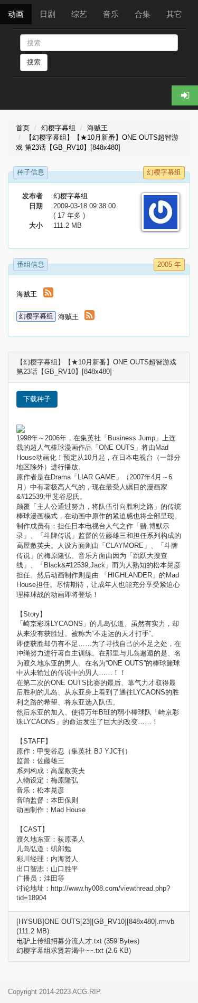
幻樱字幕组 (58, 128)
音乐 (111, 13)
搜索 (34, 62)
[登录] (185, 95)
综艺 (79, 13)
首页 (23, 128)
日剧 (47, 13)
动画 (16, 13)
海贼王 (97, 128)
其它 (174, 13)
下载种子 (37, 399)
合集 (142, 13)
